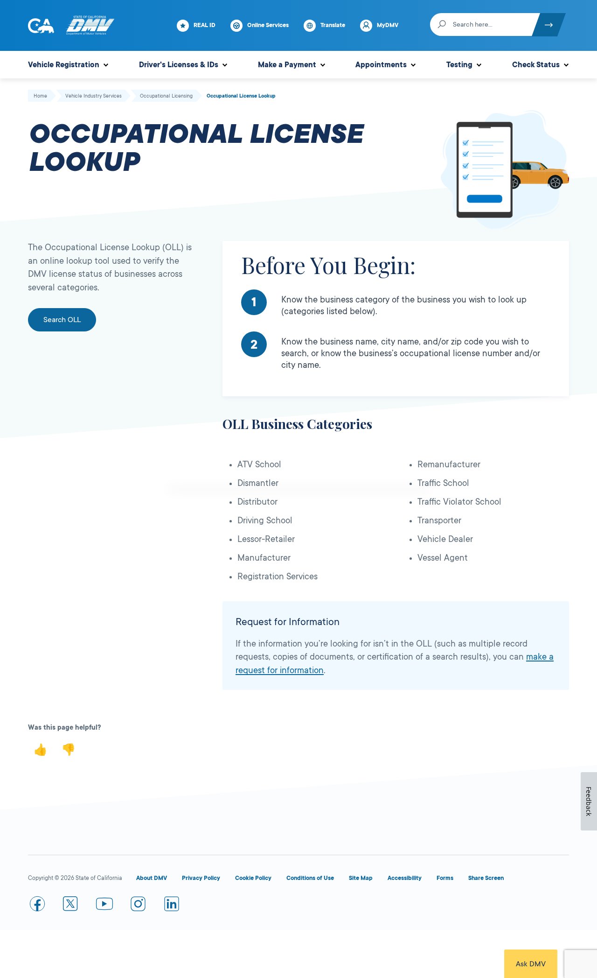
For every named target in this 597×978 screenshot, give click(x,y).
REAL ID (204, 25)
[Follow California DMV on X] (71, 905)
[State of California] (41, 25)
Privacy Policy (201, 878)
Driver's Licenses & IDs (178, 65)
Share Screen (486, 878)
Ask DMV (531, 964)
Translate (332, 25)
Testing (459, 65)
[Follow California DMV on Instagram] (138, 905)
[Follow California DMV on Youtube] (104, 905)
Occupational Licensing (166, 96)
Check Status (536, 65)
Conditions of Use (310, 878)
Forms (445, 878)
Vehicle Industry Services (93, 96)
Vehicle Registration (63, 65)
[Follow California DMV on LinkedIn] (171, 905)
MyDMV (387, 25)
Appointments (381, 65)
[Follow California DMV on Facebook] (37, 905)
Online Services (268, 25)
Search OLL (62, 320)
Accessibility (405, 878)
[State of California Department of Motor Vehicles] (90, 26)
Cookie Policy (253, 878)
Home (40, 96)
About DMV (151, 878)
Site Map (361, 878)
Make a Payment (287, 65)
